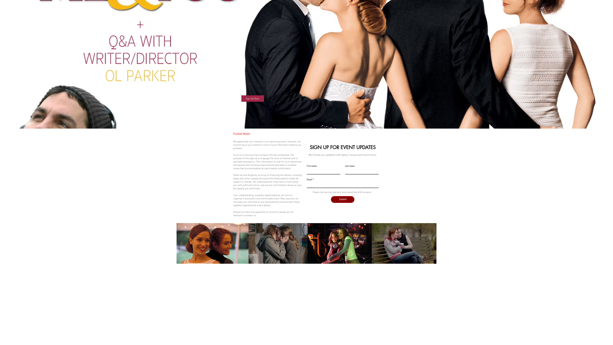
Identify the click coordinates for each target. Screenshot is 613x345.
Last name (350, 166)
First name (312, 166)
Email (309, 179)
